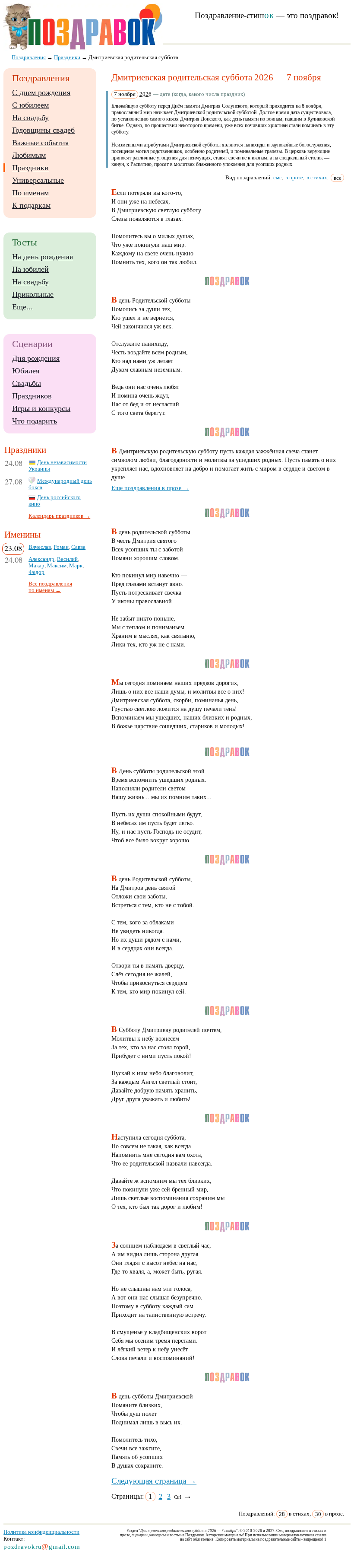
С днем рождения (41, 92)
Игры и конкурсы (41, 408)
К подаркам (31, 205)
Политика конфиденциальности (41, 1532)
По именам (30, 192)
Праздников (32, 396)
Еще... (22, 307)
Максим (56, 566)
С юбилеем (30, 105)
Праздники (30, 167)
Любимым (29, 155)
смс (277, 177)
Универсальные (38, 180)
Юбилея (25, 370)
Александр (41, 559)
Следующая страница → (153, 1480)
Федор (36, 572)
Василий (67, 559)
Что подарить (34, 421)
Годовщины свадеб (43, 130)
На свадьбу (30, 117)
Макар (36, 566)
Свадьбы (26, 383)
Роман (61, 547)
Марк (75, 566)
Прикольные (33, 294)
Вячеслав (39, 547)
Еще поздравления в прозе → (150, 487)
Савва (78, 547)
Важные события (40, 142)
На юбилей (30, 269)
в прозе (294, 177)
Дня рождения (36, 358)
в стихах (317, 177)
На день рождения (42, 256)
